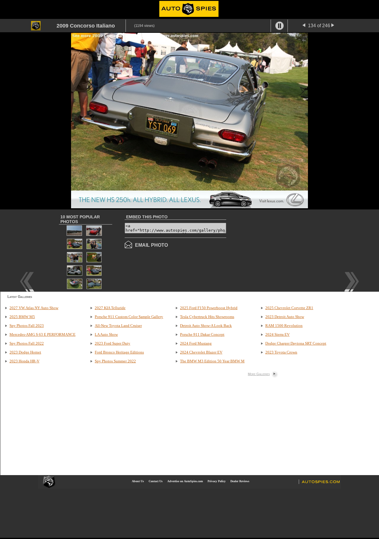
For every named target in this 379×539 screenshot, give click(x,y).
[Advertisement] (276, 250)
